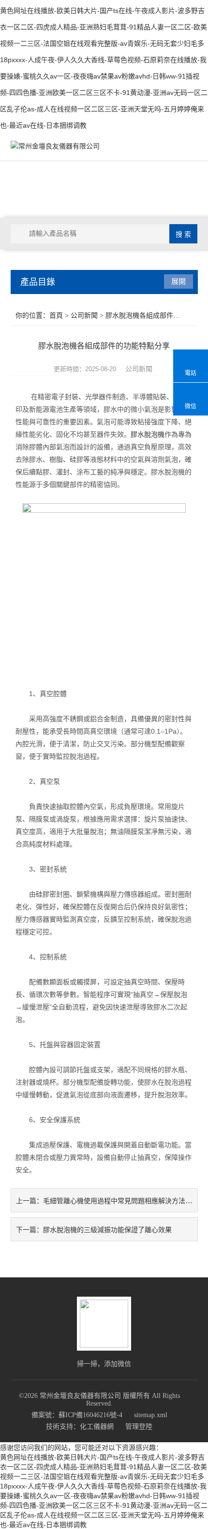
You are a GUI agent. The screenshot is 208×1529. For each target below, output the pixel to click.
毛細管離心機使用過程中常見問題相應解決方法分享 (121, 1201)
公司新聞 (84, 315)
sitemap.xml (150, 1415)
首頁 (56, 315)
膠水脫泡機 (147, 434)
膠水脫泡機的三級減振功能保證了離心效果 (107, 1230)
